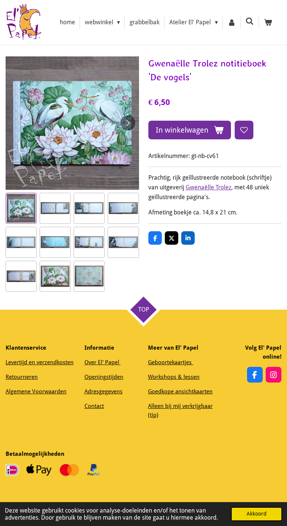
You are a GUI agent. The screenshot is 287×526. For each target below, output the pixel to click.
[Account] (232, 22)
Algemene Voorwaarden (36, 391)
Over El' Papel (102, 362)
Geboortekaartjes (170, 362)
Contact (94, 406)
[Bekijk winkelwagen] (268, 22)
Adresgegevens (103, 391)
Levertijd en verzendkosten (40, 362)
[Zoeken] (250, 21)
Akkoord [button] (256, 514)
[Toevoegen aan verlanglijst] (244, 130)
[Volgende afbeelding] (127, 122)
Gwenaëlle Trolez (208, 187)
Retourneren (22, 377)
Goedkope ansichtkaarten (180, 391)
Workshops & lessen (174, 377)
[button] (21, 208)
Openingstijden (103, 377)
